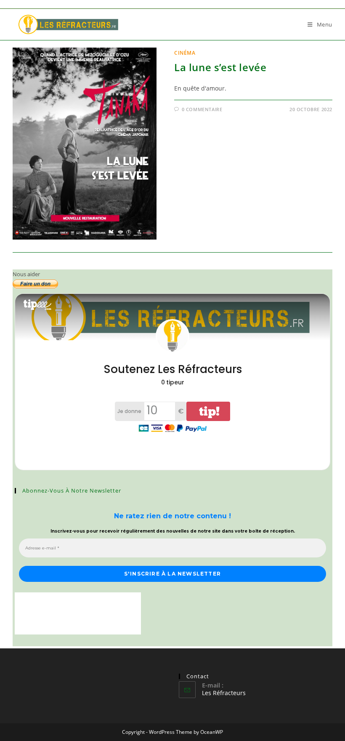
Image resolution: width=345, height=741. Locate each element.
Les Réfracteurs (224, 693)
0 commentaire (202, 109)
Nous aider (26, 274)
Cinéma (185, 52)
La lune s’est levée (220, 67)
